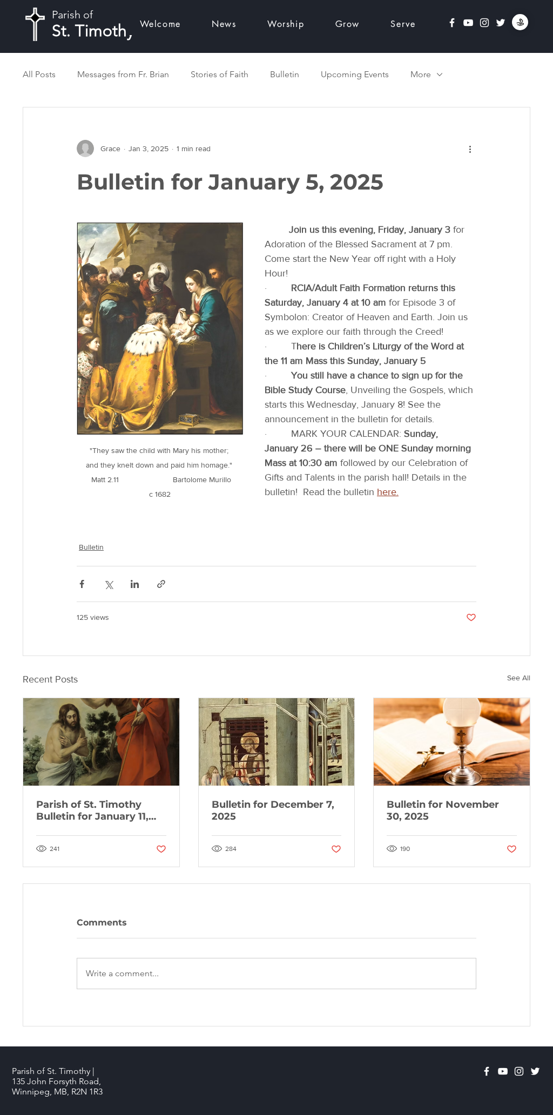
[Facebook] (452, 23)
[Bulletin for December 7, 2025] (277, 742)
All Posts (39, 74)
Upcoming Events (355, 74)
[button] (286, 24)
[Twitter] (501, 23)
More (420, 74)
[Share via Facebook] (82, 584)
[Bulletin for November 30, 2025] (452, 742)
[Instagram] (484, 23)
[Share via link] (161, 584)
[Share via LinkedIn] (135, 584)
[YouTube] (468, 23)
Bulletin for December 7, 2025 (273, 810)
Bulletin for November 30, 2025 (443, 810)
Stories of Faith (219, 74)
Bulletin (284, 74)
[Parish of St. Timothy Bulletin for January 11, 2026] (101, 742)
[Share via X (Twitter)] (108, 584)
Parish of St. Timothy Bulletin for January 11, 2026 (92, 810)
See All (518, 677)
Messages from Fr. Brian (123, 74)
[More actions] (469, 148)
